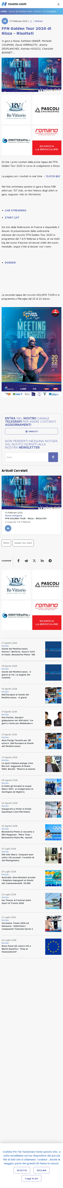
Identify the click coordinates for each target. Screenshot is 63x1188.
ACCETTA (22, 1170)
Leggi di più (31, 1178)
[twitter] (34, 561)
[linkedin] (42, 561)
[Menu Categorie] (58, 3)
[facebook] (18, 561)
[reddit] (26, 561)
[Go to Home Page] (31, 21)
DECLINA (41, 1170)
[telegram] (50, 561)
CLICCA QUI (53, 176)
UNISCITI (33, 431)
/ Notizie (37, 21)
